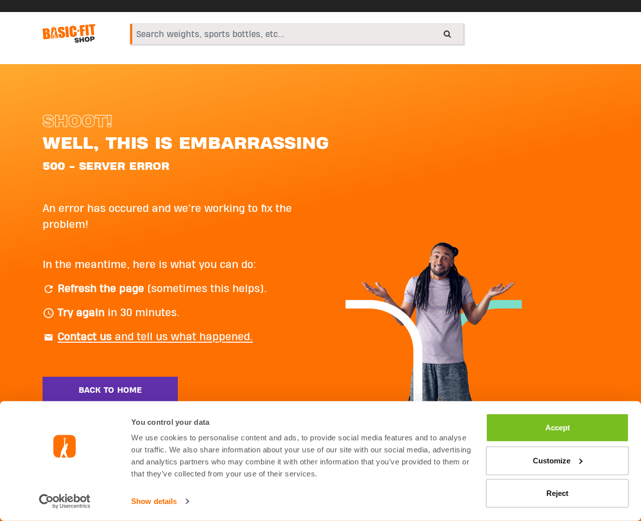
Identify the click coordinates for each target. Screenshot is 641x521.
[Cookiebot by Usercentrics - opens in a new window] (65, 501)
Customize (551, 460)
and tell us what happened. (155, 337)
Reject (557, 493)
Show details (154, 501)
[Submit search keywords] (447, 34)
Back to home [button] (110, 390)
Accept (557, 427)
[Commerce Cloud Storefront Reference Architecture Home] (69, 33)
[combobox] (296, 34)
